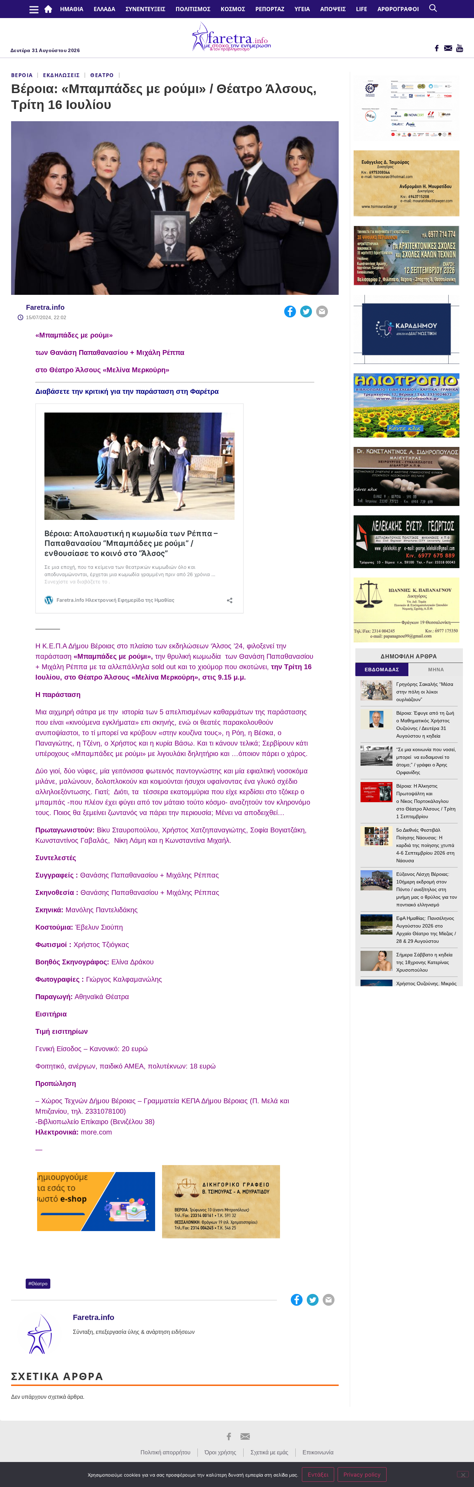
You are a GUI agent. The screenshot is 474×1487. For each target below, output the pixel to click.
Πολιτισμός (193, 9)
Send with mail (322, 311)
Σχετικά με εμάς (269, 1452)
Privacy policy (362, 1474)
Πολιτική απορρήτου (166, 1452)
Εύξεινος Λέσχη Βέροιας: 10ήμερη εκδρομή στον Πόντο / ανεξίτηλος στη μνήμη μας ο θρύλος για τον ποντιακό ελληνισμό (426, 889)
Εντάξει (318, 1474)
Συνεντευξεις (145, 9)
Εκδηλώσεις (61, 75)
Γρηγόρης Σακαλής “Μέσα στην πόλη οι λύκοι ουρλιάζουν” (424, 691)
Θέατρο (102, 75)
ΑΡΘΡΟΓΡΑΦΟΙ (398, 9)
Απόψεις (333, 9)
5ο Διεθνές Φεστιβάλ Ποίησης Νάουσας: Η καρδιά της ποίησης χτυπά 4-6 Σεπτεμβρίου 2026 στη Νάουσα (425, 845)
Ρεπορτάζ (269, 9)
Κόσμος (233, 9)
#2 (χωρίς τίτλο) (49, 9)
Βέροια (22, 75)
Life (361, 9)
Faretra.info (45, 307)
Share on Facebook (290, 311)
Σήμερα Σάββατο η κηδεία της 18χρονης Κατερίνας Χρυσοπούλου (424, 962)
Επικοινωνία (318, 1452)
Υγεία (302, 9)
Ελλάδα (104, 9)
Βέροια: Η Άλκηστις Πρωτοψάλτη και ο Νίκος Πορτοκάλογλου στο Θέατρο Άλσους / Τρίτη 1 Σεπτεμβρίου (426, 801)
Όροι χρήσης (220, 1452)
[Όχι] (463, 1474)
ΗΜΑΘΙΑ (71, 9)
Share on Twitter (306, 311)
